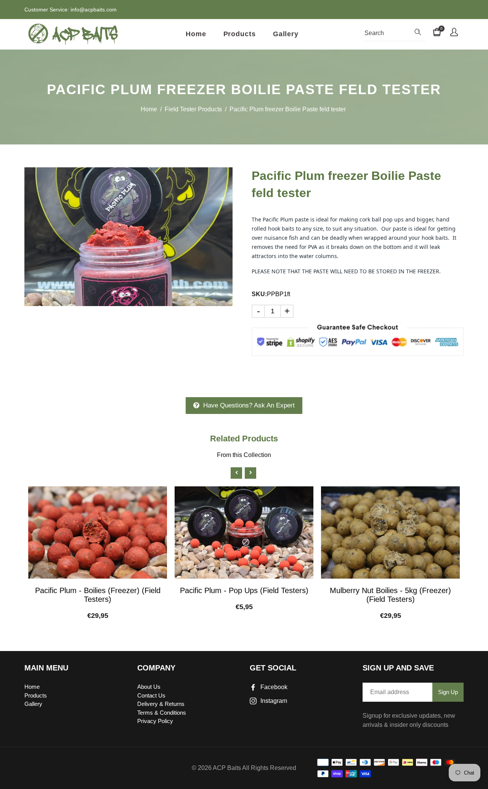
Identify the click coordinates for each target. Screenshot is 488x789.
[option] (128, 236)
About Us (149, 686)
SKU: (259, 294)
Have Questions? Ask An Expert (249, 405)
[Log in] (454, 33)
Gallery (286, 34)
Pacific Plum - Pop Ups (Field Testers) (244, 590)
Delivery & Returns (161, 704)
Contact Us (151, 695)
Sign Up (448, 692)
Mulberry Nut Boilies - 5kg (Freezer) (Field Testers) (390, 594)
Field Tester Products (193, 109)
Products (239, 34)
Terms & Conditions (161, 712)
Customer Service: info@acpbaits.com (70, 9)
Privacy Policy (155, 721)
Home (196, 34)
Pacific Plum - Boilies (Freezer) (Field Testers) (98, 594)
